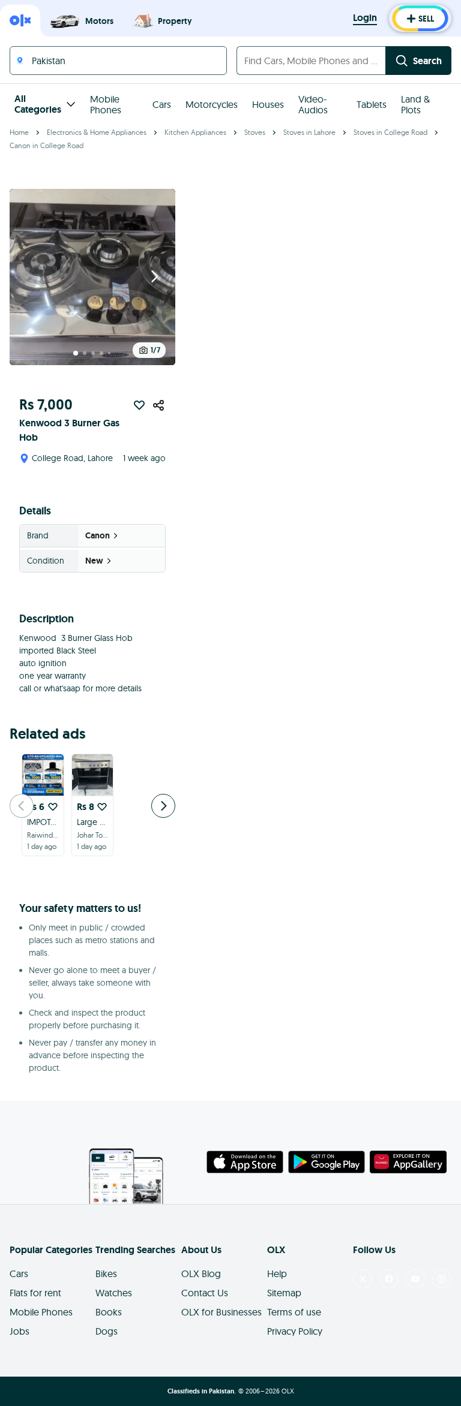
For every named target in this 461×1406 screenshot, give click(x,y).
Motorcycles (211, 104)
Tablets (372, 104)
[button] (92, 277)
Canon (97, 535)
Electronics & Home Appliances (96, 132)
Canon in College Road (46, 145)
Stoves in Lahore (309, 132)
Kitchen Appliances (195, 132)
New (94, 560)
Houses (268, 104)
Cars (161, 104)
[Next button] (154, 277)
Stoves (254, 132)
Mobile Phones (105, 104)
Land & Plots (415, 104)
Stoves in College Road (390, 132)
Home (19, 132)
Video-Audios (313, 104)
